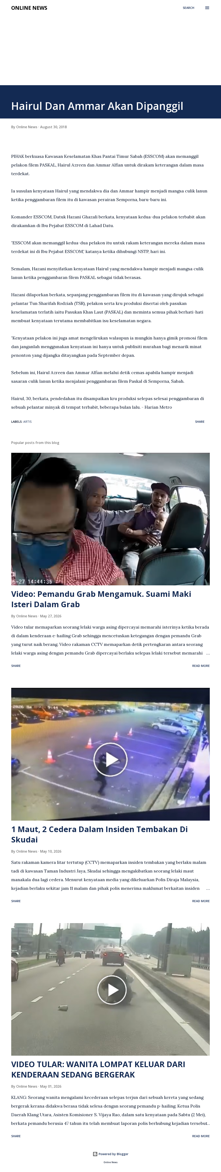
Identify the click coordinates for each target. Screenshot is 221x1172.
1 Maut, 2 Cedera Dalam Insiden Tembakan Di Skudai (99, 834)
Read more (201, 666)
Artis (27, 421)
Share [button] (200, 421)
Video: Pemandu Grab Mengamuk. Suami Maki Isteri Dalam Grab (101, 599)
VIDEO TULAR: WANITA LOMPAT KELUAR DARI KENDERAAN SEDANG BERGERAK (98, 1069)
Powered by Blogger (113, 1154)
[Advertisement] (110, 52)
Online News (29, 7)
